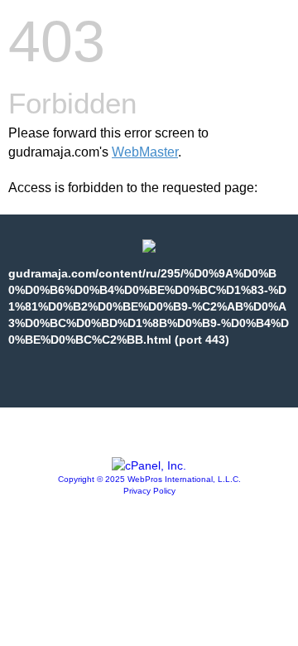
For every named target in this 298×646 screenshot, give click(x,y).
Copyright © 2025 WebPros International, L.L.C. (149, 479)
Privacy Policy (149, 490)
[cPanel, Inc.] (149, 465)
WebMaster (145, 152)
